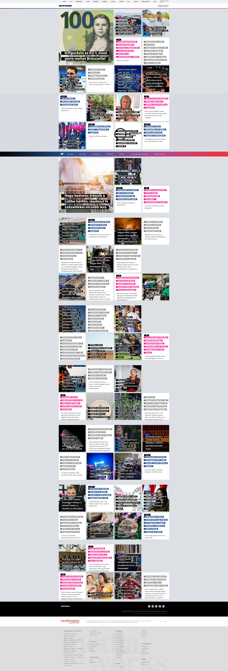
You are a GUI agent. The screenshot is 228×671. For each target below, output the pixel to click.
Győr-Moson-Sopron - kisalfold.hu (73, 648)
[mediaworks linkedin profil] (165, 621)
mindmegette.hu (120, 646)
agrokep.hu (93, 662)
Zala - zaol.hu (94, 635)
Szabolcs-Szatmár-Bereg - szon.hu (74, 663)
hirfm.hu (144, 664)
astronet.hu (119, 633)
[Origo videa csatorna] (160, 606)
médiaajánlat (164, 611)
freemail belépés (163, 6)
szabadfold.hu (94, 646)
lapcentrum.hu (146, 653)
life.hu (143, 635)
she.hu (143, 637)
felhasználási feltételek (140, 611)
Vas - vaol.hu (93, 631)
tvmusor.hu (119, 657)
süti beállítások (150, 611)
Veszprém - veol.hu (95, 633)
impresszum (157, 611)
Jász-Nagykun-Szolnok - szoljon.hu (74, 655)
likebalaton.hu (120, 642)
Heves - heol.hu (68, 653)
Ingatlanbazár (145, 1)
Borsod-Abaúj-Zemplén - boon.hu (73, 640)
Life (71, 1)
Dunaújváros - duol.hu (70, 644)
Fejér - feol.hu (68, 646)
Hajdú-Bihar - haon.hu (70, 650)
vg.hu (91, 660)
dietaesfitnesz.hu (120, 650)
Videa (88, 1)
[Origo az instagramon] (156, 606)
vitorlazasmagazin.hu (122, 653)
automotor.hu (119, 636)
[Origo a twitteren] (153, 606)
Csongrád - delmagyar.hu (71, 642)
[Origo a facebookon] (149, 606)
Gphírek (121, 1)
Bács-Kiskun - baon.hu (70, 633)
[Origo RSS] (163, 606)
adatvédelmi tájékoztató (127, 611)
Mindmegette (79, 1)
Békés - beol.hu (68, 638)
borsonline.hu (119, 666)
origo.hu (92, 650)
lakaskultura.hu (120, 638)
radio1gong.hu (146, 662)
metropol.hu (145, 633)
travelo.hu (118, 648)
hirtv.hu (92, 648)
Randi (136, 1)
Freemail (104, 1)
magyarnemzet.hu (95, 644)
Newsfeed (95, 1)
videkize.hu (119, 655)
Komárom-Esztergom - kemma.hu (73, 657)
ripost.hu (144, 631)
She (128, 1)
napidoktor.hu (119, 644)
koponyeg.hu (145, 648)
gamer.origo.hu (120, 640)
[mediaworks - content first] (70, 621)
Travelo (113, 1)
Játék (154, 1)
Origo (64, 1)
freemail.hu (145, 646)
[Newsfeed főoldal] (65, 606)
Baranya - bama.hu (69, 636)
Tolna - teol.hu (68, 665)
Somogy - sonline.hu (70, 661)
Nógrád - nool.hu (69, 659)
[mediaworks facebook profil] (161, 621)
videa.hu (144, 650)
